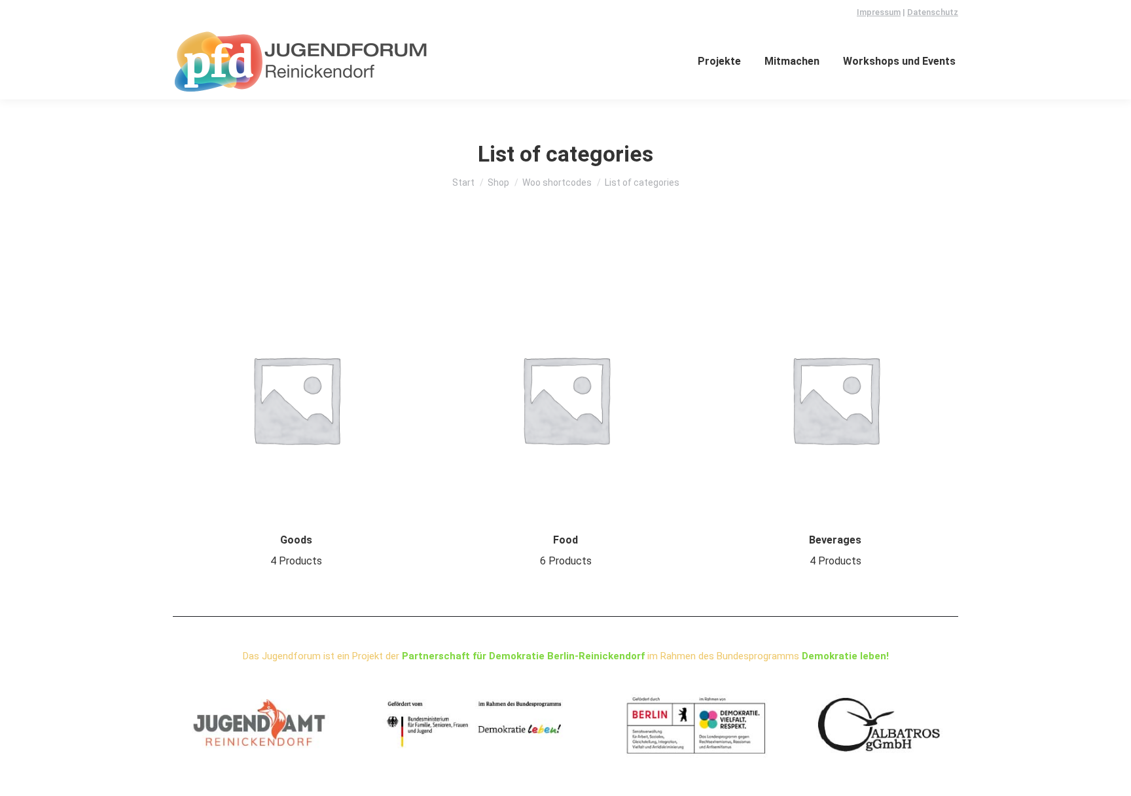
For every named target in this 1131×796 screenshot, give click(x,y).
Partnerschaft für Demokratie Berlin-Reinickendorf (523, 656)
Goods (296, 550)
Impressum (879, 12)
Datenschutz (932, 12)
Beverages (835, 550)
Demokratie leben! (845, 656)
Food (566, 550)
